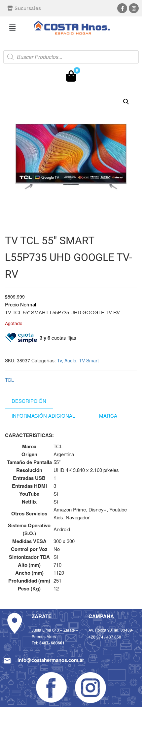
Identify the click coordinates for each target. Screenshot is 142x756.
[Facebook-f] (122, 8)
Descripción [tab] (29, 400)
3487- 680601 (52, 643)
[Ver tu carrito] (71, 77)
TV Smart (89, 360)
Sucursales (28, 8)
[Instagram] (134, 8)
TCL (9, 379)
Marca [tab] (108, 415)
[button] (12, 27)
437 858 (113, 636)
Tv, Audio (66, 360)
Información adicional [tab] (43, 415)
